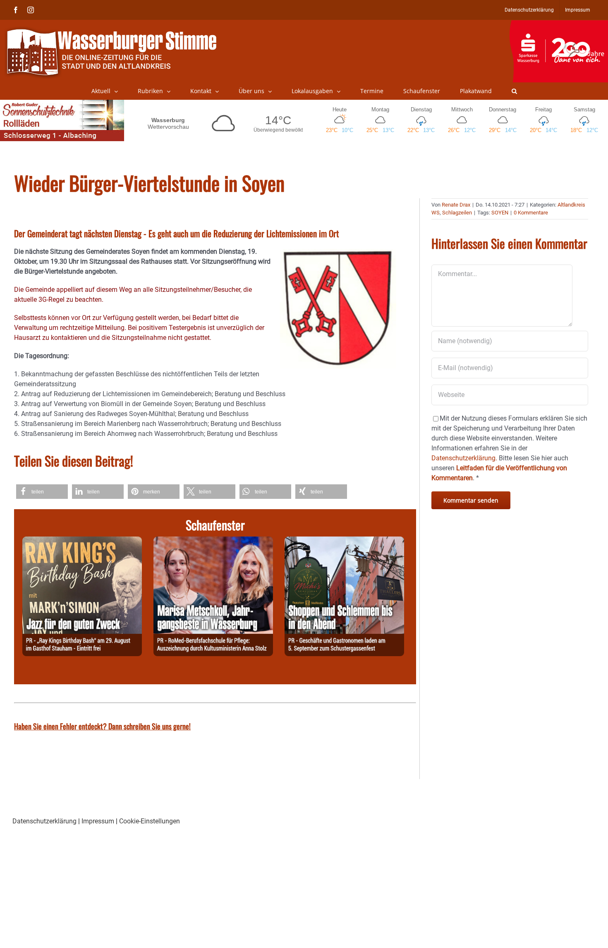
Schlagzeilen (457, 212)
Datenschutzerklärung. (464, 458)
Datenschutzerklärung (44, 821)
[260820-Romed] (213, 541)
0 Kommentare (531, 212)
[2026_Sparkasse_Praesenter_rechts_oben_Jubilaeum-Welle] (558, 24)
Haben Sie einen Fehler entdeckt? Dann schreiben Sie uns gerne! (102, 726)
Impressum (97, 821)
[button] (514, 91)
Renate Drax (456, 205)
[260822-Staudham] (82, 541)
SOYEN (499, 212)
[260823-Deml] (344, 541)
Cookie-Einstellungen (149, 821)
